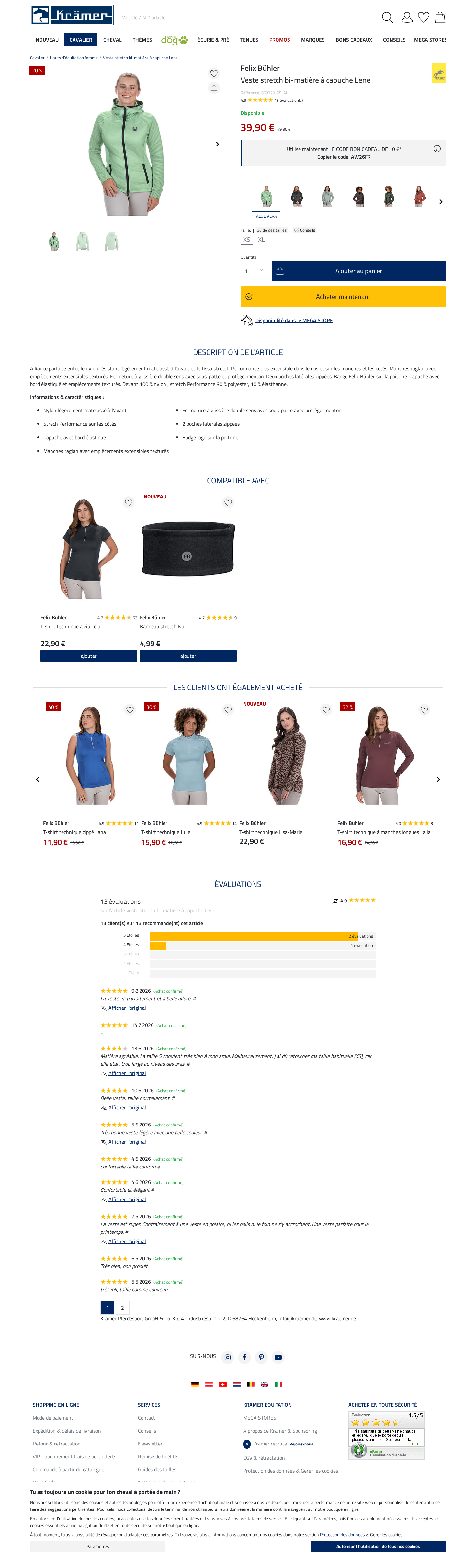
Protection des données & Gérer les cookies (290, 1471)
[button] (175, 39)
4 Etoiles (131, 945)
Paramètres (97, 1546)
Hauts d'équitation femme (74, 57)
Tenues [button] (249, 40)
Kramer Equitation (267, 1405)
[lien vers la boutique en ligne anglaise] (266, 1384)
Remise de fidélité (157, 1456)
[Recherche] (389, 17)
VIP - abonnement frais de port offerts (74, 1456)
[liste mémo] (423, 16)
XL (261, 239)
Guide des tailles (272, 230)
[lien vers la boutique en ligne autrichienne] (210, 1384)
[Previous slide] (35, 144)
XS (246, 239)
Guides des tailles (157, 1469)
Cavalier (37, 57)
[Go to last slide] (38, 779)
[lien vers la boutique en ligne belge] (252, 1384)
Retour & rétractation (57, 1443)
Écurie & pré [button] (213, 40)
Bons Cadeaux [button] (354, 40)
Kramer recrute (279, 1443)
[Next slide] (217, 144)
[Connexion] (407, 16)
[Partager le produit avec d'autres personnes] (214, 88)
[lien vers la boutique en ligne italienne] (280, 1384)
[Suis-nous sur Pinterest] (261, 1357)
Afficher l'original (127, 1008)
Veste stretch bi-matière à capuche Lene (140, 57)
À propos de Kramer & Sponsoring (280, 1430)
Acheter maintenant (343, 297)
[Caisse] (440, 16)
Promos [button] (279, 40)
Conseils (308, 230)
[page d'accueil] (72, 14)
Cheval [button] (112, 40)
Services (149, 1405)
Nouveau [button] (47, 40)
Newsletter (150, 1443)
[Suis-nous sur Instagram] (227, 1357)
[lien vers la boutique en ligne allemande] (196, 1384)
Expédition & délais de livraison (67, 1430)
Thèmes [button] (142, 40)
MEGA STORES (431, 40)
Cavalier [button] (81, 40)
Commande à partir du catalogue (68, 1469)
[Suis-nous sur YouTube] (278, 1357)
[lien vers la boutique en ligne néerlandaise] (238, 1384)
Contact (146, 1418)
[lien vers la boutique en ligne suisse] (224, 1384)
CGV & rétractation (264, 1458)
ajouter (89, 656)
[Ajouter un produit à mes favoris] (214, 73)
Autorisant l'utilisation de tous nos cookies (378, 1546)
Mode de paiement (53, 1418)
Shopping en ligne (56, 1405)
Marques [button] (313, 40)
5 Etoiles (131, 935)
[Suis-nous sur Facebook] (244, 1357)
